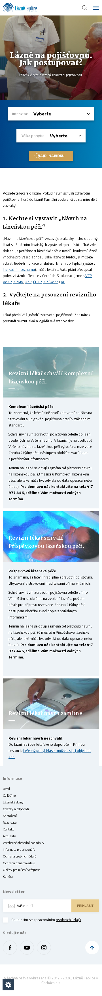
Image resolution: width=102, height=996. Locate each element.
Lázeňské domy (13, 802)
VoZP (7, 282)
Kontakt (8, 829)
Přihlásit (85, 905)
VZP (88, 276)
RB (63, 282)
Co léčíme (9, 795)
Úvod (6, 788)
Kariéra (8, 876)
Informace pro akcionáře (19, 849)
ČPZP (37, 282)
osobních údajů (68, 919)
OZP (28, 282)
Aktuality (9, 836)
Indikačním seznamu (19, 269)
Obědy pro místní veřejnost (21, 870)
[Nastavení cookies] (8, 984)
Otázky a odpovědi (16, 809)
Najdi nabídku (51, 156)
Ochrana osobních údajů (19, 856)
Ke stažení (10, 816)
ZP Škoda (50, 282)
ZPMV (18, 282)
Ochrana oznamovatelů (19, 863)
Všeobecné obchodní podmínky (23, 843)
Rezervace (9, 822)
